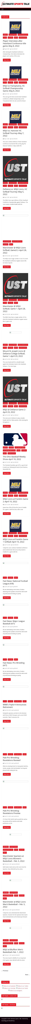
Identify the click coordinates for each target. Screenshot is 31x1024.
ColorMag (3, 1020)
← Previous (4, 971)
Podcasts (10, 37)
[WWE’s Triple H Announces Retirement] (15, 693)
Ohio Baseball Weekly (20, 447)
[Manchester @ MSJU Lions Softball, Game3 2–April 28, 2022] (15, 227)
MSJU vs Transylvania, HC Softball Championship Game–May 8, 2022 (14, 88)
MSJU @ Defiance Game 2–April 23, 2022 (14, 410)
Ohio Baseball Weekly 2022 (9, 450)
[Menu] (2, 9)
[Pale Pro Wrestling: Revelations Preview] (15, 793)
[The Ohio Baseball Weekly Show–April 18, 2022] (15, 439)
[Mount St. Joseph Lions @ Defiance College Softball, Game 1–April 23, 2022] (15, 338)
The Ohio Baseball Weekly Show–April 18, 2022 (14, 457)
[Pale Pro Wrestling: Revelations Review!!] (15, 740)
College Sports (12, 34)
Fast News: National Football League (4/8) (15, 582)
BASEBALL (5, 34)
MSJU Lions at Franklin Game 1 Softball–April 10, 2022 (15, 540)
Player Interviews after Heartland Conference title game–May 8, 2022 (14, 43)
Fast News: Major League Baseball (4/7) (14, 622)
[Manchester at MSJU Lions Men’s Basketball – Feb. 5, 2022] (15, 885)
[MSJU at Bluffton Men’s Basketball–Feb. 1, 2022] (15, 933)
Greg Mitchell (15, 586)
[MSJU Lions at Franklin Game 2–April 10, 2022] (15, 485)
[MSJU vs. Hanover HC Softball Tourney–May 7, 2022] (15, 117)
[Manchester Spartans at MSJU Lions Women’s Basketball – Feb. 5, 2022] (15, 840)
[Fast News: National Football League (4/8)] (15, 569)
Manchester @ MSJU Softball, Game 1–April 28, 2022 (14, 308)
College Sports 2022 (22, 34)
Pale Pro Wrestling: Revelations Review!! (12, 758)
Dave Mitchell (14, 49)
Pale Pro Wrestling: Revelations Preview (11, 812)
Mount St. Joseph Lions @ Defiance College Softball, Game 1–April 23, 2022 (14, 353)
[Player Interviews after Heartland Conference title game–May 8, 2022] (15, 27)
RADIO (16, 37)
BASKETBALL (5, 846)
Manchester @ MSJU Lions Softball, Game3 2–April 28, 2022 (15, 250)
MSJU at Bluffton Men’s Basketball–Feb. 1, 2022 (13, 950)
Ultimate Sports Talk (16, 1018)
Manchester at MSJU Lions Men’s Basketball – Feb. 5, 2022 (14, 904)
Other (4, 37)
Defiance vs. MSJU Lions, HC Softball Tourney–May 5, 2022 (15, 191)
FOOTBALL (11, 447)
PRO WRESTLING (18, 701)
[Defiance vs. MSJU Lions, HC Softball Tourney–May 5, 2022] (15, 169)
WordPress (12, 1020)
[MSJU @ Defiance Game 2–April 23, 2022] (15, 389)
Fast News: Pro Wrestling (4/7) (13, 664)
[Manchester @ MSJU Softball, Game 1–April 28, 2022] (15, 286)
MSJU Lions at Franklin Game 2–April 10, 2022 (15, 500)
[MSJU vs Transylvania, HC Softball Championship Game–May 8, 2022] (15, 72)
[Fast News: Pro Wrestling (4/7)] (15, 651)
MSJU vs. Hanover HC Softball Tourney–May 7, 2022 (13, 133)
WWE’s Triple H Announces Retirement (14, 705)
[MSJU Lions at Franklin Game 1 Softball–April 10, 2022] (15, 526)
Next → (27, 975)
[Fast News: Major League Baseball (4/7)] (15, 610)
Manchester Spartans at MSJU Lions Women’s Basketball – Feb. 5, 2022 (13, 858)
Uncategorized (22, 37)
